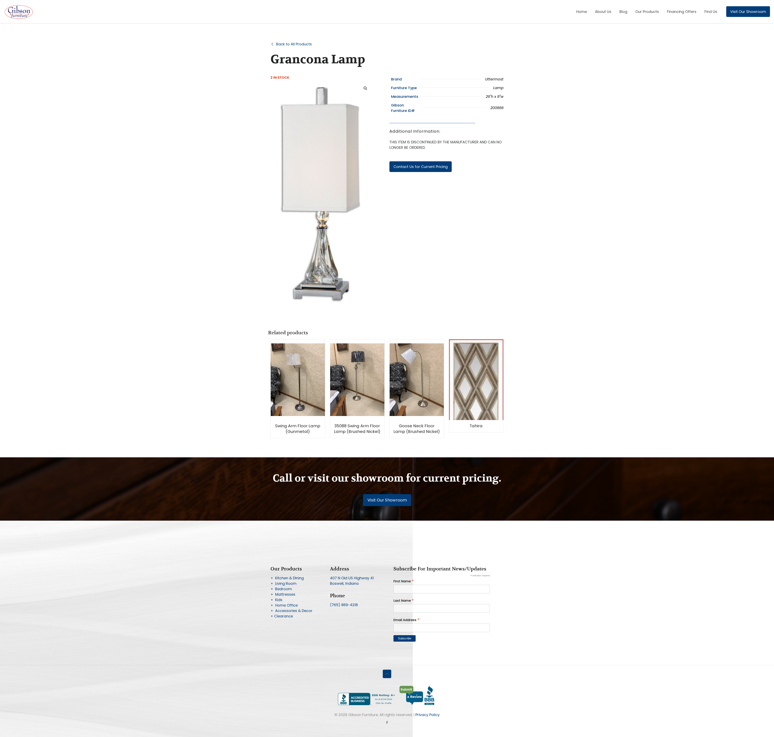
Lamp (498, 87)
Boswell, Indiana (344, 583)
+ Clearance (281, 616)
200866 (497, 107)
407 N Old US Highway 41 (352, 578)
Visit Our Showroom (748, 11)
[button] (366, 88)
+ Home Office (284, 605)
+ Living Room (283, 583)
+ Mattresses (282, 594)
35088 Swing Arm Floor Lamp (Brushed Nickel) (357, 428)
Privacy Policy (427, 714)
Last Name (403, 601)
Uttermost (494, 79)
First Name (403, 581)
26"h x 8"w (495, 96)
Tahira (476, 426)
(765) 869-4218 (344, 604)
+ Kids (276, 599)
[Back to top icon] (387, 674)
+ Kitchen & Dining (287, 578)
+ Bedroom (281, 588)
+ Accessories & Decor (291, 610)
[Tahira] (476, 410)
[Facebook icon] (387, 722)
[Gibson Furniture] (19, 11)
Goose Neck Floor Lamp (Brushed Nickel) (416, 428)
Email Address (406, 620)
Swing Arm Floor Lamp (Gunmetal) (297, 428)
